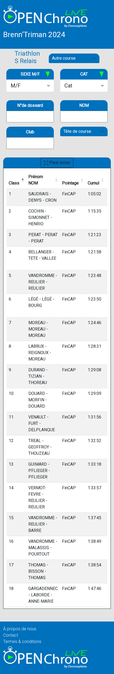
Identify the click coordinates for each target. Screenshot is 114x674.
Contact (10, 635)
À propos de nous (19, 628)
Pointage (70, 183)
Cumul (93, 183)
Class (14, 183)
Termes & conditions (22, 641)
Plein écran (59, 162)
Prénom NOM (35, 180)
